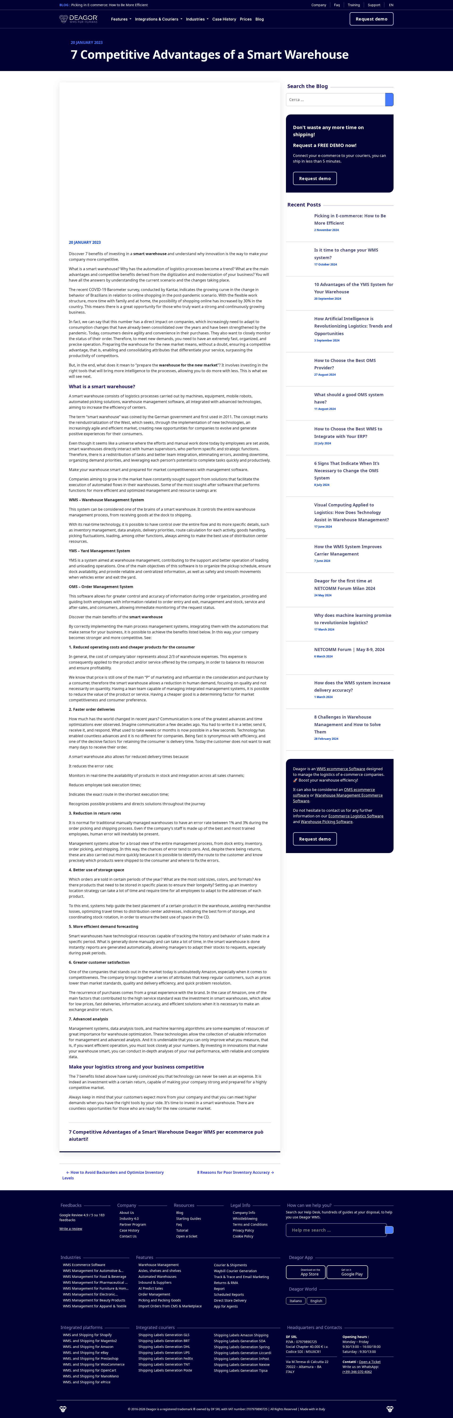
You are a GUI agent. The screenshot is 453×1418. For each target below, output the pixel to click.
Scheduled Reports (229, 1294)
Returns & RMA (226, 1282)
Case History (129, 1230)
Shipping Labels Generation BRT (164, 1340)
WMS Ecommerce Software (84, 1264)
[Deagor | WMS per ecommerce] (78, 19)
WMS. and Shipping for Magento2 (90, 1340)
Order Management (154, 1294)
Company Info (244, 1212)
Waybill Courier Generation (235, 1271)
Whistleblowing (245, 1218)
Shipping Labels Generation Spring (242, 1347)
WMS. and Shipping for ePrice (86, 1382)
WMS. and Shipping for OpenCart (89, 1370)
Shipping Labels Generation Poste (165, 1370)
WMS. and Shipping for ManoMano (91, 1376)
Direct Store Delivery (230, 1300)
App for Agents (226, 1306)
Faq (179, 1224)
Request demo (371, 19)
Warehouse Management (158, 1264)
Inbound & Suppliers (155, 1282)
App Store (310, 1272)
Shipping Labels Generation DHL (164, 1346)
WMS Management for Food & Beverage (94, 1276)
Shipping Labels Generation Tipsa (241, 1370)
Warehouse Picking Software (326, 821)
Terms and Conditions (250, 1224)
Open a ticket (186, 1236)
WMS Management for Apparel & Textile (94, 1306)
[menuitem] (319, 4)
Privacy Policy (243, 1230)
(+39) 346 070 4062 (357, 1371)
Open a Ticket (370, 1361)
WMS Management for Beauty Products (94, 1300)
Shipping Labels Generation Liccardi (242, 1353)
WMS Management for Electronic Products (89, 1294)
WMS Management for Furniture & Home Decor (95, 1288)
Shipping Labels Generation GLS (163, 1335)
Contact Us (128, 1236)
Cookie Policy (243, 1236)
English (316, 1301)
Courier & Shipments (230, 1265)
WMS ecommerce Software (341, 768)
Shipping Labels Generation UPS (164, 1352)
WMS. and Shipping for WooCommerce (94, 1364)
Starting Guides (188, 1218)
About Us (127, 1212)
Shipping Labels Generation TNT (164, 1364)
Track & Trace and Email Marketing (241, 1277)
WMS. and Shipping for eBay (85, 1352)
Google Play (352, 1272)
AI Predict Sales (150, 1288)
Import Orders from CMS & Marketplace (170, 1306)
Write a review (70, 1228)
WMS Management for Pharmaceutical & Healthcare (95, 1282)
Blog (179, 1212)
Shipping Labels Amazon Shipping (241, 1335)
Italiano (296, 1301)
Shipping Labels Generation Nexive (242, 1364)
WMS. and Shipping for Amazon (88, 1346)
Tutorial (182, 1230)
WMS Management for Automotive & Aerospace (92, 1271)
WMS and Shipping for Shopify (87, 1335)
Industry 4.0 (129, 1218)
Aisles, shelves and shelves (159, 1270)
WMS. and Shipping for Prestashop (90, 1358)
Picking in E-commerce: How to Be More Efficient (109, 5)
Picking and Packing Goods (159, 1300)
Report (219, 1288)
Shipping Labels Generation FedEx (165, 1358)
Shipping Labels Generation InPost (241, 1358)
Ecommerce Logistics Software (355, 816)
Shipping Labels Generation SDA (239, 1341)
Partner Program (133, 1224)
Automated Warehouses (157, 1276)
